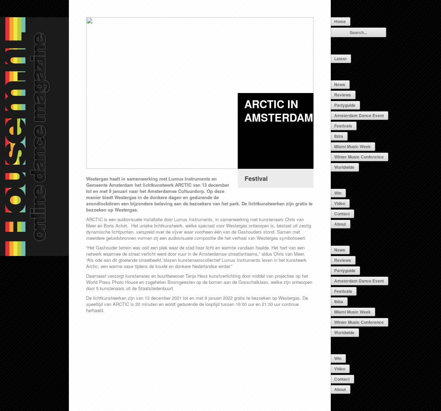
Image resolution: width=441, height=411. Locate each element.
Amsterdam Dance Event (359, 115)
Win (337, 193)
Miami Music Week (352, 146)
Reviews (342, 95)
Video (339, 203)
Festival (256, 178)
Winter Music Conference (359, 157)
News (339, 84)
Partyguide (345, 105)
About (340, 224)
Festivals (343, 126)
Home (340, 21)
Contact (342, 213)
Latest (340, 58)
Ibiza (338, 136)
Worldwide (344, 167)
